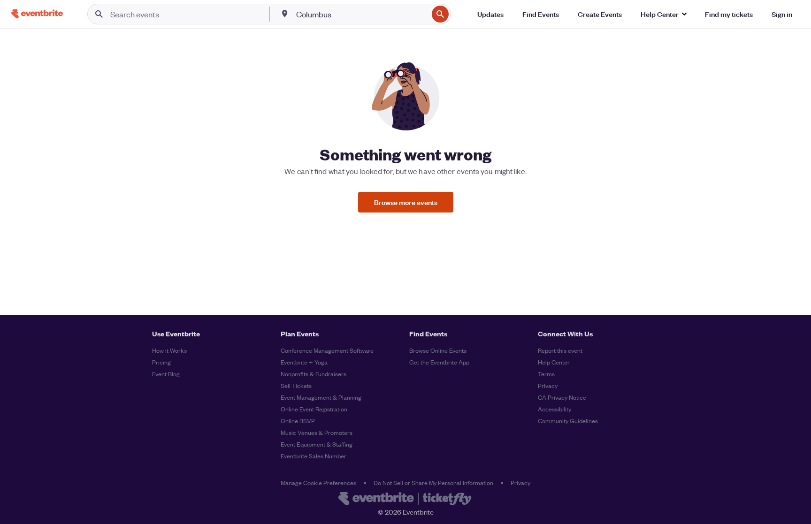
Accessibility (554, 408)
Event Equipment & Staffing (316, 444)
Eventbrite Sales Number (313, 455)
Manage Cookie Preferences (318, 482)
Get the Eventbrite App (439, 361)
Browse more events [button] (405, 202)
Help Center (554, 361)
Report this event (560, 350)
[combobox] (361, 14)
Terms (546, 373)
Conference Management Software (327, 350)
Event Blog (166, 373)
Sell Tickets (296, 385)
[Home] (37, 14)
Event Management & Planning (321, 397)
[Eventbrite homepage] (405, 499)
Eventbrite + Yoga (304, 361)
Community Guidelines (568, 420)
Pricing (161, 361)
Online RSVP (298, 420)
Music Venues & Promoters (316, 432)
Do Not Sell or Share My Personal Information (433, 482)
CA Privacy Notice (562, 397)
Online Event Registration (314, 408)
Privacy (548, 385)
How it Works (169, 350)
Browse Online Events (438, 350)
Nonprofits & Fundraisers (313, 373)
